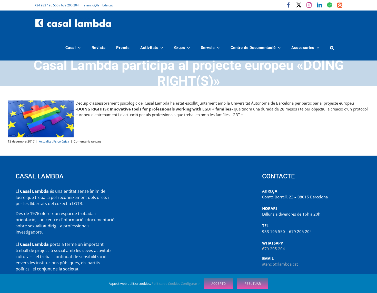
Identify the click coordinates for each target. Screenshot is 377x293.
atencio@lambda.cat (98, 5)
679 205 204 (273, 248)
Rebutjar (252, 283)
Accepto (218, 283)
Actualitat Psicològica (54, 141)
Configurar (189, 283)
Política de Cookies (166, 283)
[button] (332, 47)
